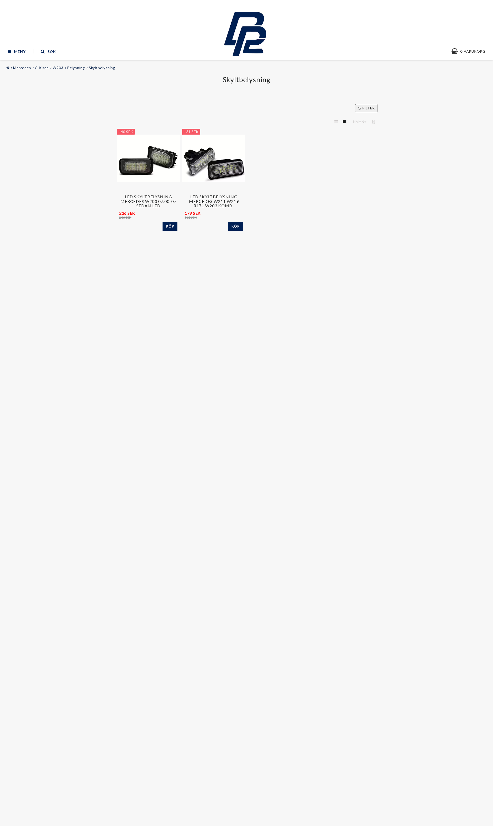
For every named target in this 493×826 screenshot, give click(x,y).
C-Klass (42, 67)
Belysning (76, 67)
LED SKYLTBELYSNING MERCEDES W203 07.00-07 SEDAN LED (148, 201)
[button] (471, 51)
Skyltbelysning (102, 67)
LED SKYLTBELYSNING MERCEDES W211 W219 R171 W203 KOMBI (214, 201)
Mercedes (22, 67)
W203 (58, 67)
